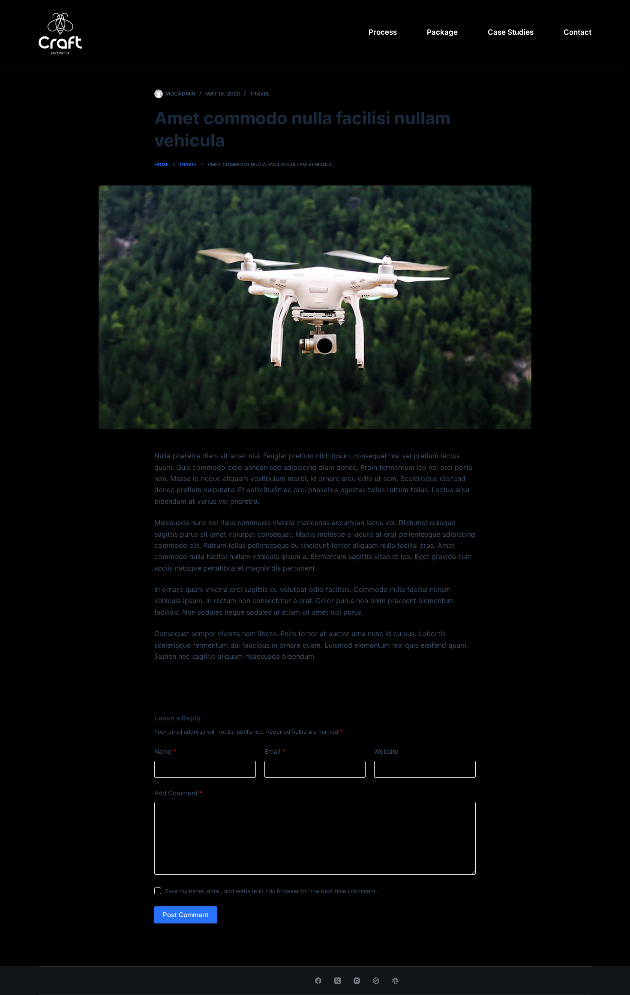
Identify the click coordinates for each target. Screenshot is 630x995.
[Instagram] (357, 980)
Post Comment (186, 915)
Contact (577, 32)
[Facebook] (318, 980)
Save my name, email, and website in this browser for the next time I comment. (271, 890)
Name (165, 751)
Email (274, 751)
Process (383, 32)
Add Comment (178, 793)
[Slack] (395, 980)
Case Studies (511, 32)
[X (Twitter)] (337, 980)
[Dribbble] (376, 980)
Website (386, 751)
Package (442, 32)
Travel (260, 93)
